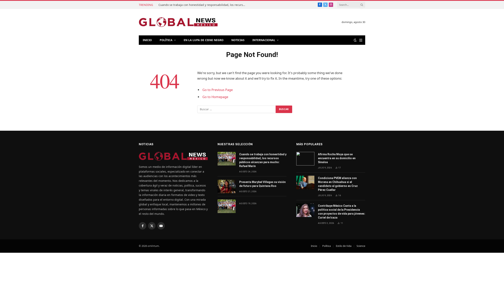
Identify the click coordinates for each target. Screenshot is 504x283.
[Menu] (360, 40)
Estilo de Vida (343, 246)
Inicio (147, 40)
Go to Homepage (215, 97)
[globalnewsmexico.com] (178, 22)
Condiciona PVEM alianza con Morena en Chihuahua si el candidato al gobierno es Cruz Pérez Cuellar (338, 183)
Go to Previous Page (217, 89)
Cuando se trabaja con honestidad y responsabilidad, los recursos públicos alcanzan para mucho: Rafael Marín (202, 5)
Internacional (263, 40)
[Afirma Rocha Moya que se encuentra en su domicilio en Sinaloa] (305, 158)
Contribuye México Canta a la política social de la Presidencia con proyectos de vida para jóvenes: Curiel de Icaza (341, 211)
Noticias (238, 40)
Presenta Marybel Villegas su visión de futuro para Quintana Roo (262, 183)
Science (361, 246)
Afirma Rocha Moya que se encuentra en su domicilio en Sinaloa (337, 158)
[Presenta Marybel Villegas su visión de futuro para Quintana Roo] (227, 186)
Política (166, 40)
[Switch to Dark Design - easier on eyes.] (355, 40)
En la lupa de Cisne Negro (203, 40)
